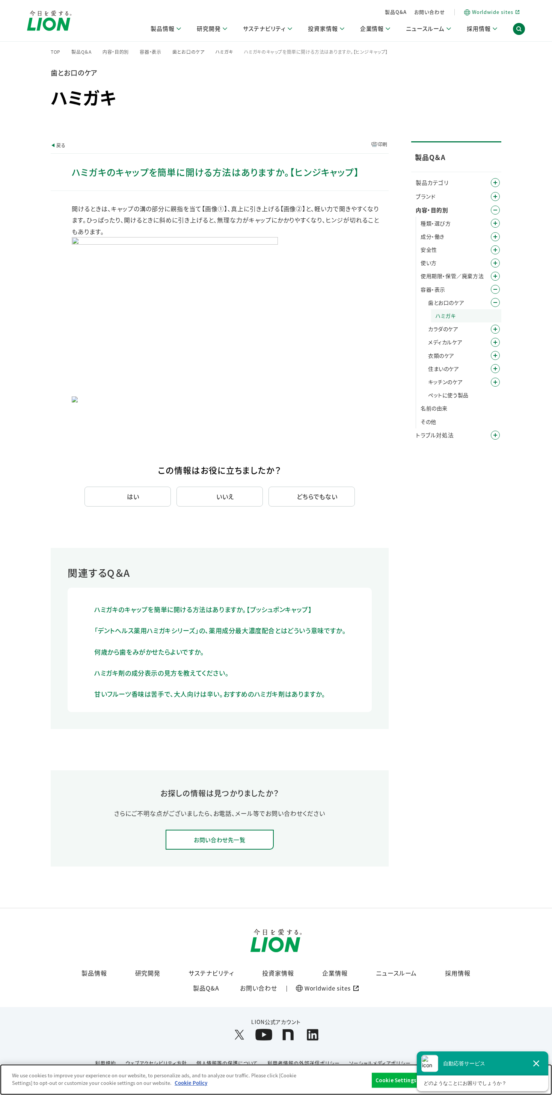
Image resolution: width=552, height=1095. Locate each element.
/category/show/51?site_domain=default (495, 263)
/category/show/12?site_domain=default (495, 196)
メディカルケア (445, 342)
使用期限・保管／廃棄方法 (452, 275)
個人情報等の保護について (227, 1062)
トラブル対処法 (435, 435)
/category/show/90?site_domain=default (495, 302)
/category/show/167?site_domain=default (495, 435)
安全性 (429, 249)
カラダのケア (443, 328)
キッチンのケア (445, 381)
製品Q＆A (81, 52)
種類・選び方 (436, 223)
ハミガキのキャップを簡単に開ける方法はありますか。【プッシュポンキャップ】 (203, 609)
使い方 (429, 262)
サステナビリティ (211, 972)
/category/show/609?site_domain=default (495, 382)
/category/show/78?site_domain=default (495, 276)
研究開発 (148, 972)
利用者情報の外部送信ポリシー (303, 1062)
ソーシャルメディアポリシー (380, 1062)
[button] (519, 29)
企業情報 (335, 972)
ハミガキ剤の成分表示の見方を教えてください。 (161, 673)
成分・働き (433, 236)
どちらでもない (317, 496)
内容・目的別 (116, 52)
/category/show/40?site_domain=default (495, 236)
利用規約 (105, 1062)
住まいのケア (443, 368)
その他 (428, 421)
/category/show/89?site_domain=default (495, 289)
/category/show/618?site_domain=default (495, 368)
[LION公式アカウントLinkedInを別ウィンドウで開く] (312, 1035)
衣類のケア (441, 355)
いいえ (225, 496)
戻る (60, 145)
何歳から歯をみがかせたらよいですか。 (149, 651)
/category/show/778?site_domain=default (495, 342)
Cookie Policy (191, 1082)
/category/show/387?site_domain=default (495, 355)
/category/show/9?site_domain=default (495, 223)
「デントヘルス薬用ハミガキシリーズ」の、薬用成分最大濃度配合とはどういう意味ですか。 (220, 630)
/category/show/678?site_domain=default (495, 329)
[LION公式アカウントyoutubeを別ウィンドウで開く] (263, 1035)
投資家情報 (278, 972)
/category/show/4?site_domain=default (495, 182)
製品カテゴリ (432, 182)
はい (133, 496)
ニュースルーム (396, 972)
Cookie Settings (396, 1080)
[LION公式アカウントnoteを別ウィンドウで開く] (288, 1035)
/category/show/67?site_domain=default (495, 249)
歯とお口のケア (188, 52)
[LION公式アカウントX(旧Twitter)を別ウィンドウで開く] (239, 1035)
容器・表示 (150, 52)
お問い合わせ (429, 11)
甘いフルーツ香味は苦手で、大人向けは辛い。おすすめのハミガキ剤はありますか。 (210, 694)
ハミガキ (224, 52)
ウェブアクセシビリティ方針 (156, 1062)
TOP (55, 52)
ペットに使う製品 (448, 395)
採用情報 (458, 972)
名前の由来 (434, 408)
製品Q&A (396, 11)
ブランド (426, 196)
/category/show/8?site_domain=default (495, 210)
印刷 (383, 144)
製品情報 (94, 972)
